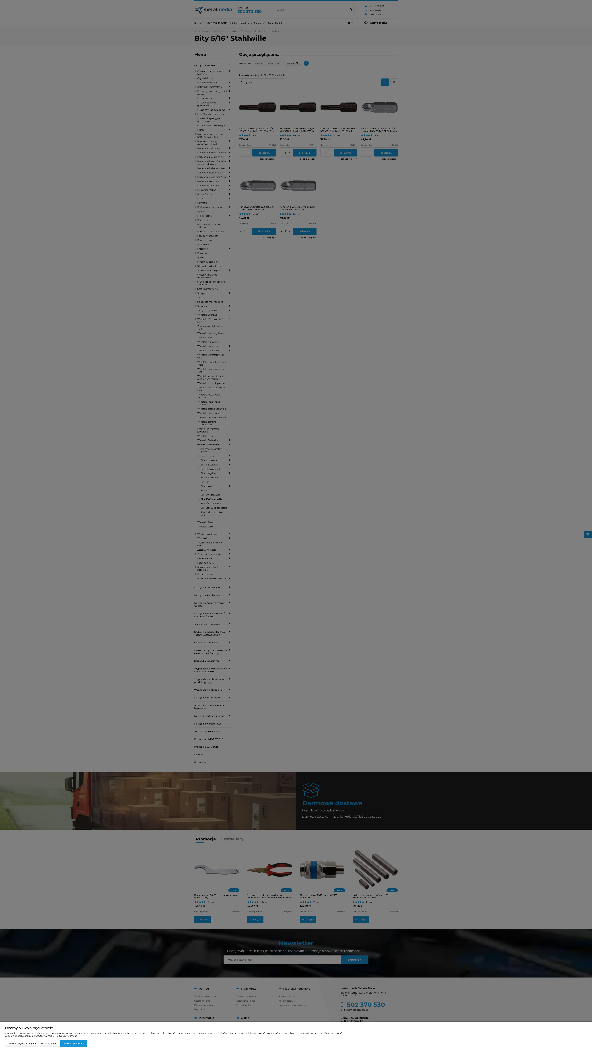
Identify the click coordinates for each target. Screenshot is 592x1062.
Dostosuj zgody (49, 1043)
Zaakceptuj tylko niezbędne (21, 1043)
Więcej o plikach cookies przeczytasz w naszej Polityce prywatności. (41, 1036)
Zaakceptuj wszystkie (73, 1043)
